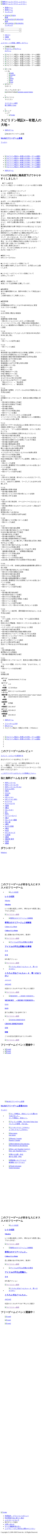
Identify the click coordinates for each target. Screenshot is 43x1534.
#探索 (7, 37)
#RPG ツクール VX (11, 785)
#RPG (7, 814)
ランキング (9, 12)
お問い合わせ (9, 1524)
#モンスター (9, 810)
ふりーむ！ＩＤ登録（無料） (11, 43)
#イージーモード (11, 816)
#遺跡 (7, 837)
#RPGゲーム (9, 130)
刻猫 (6, 1028)
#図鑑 (7, 843)
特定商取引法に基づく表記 (14, 1518)
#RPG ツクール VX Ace (13, 787)
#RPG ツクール (10, 783)
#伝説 (7, 830)
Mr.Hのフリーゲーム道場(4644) (14, 1106)
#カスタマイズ (10, 833)
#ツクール (8, 801)
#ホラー (7, 35)
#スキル (7, 793)
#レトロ (7, 39)
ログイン (25, 43)
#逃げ (7, 818)
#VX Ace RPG (9, 789)
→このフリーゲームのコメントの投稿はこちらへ (18, 773)
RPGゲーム (9, 726)
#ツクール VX (10, 803)
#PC (6, 812)
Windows (4, 852)
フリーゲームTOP (11, 724)
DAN (6, 1004)
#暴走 (7, 828)
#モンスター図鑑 (11, 820)
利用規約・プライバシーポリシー (17, 1516)
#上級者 (7, 835)
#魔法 (7, 808)
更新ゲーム (9, 10)
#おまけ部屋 (9, 826)
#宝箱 (7, 841)
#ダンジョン (9, 797)
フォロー (4, 142)
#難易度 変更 (9, 839)
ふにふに (8, 980)
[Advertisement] (16, 867)
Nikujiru (7, 900)
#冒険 (7, 806)
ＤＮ (6, 951)
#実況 (7, 791)
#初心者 (7, 822)
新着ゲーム (9, 7)
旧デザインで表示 (11, 1522)
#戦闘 (7, 795)
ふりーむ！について (12, 1520)
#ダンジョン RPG (11, 799)
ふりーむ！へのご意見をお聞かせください (20, 1528)
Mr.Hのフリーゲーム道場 (11, 138)
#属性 (7, 824)
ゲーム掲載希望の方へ (13, 1526)
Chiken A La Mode (11, 927)
